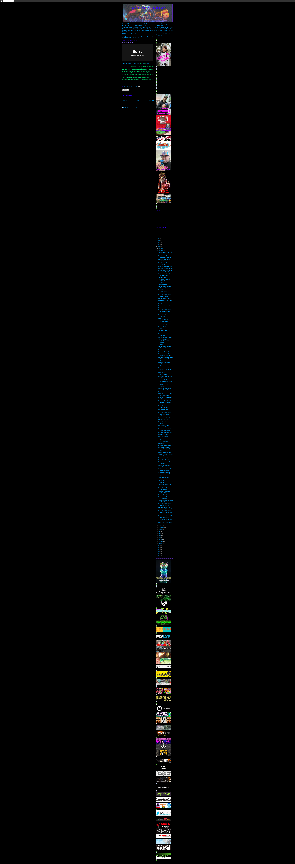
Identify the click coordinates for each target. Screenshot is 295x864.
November (161, 250)
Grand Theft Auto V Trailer (164, 494)
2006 (159, 553)
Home (138, 100)
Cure (133, 25)
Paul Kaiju (153, 30)
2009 (159, 547)
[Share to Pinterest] (128, 90)
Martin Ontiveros (142, 28)
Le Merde (161, 27)
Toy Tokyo (142, 36)
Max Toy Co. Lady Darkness (164, 298)
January (161, 543)
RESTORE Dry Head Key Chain (165, 459)
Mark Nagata (133, 28)
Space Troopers (159, 34)
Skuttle (145, 34)
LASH (146, 27)
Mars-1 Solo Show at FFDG (164, 452)
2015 (159, 238)
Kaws (140, 27)
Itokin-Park (125, 27)
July (160, 531)
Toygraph (148, 36)
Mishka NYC (169, 28)
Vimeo (147, 63)
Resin (141, 32)
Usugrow (152, 36)
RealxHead (126, 32)
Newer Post (124, 100)
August (160, 529)
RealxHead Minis (135, 32)
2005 (159, 555)
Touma (131, 36)
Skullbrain (141, 34)
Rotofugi (146, 32)
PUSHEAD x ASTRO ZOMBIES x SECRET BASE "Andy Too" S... (165, 359)
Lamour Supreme (153, 27)
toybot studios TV (128, 38)
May (160, 535)
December (161, 248)
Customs (137, 26)
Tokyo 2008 (126, 36)
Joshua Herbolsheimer (133, 27)
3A (123, 24)
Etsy (143, 63)
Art (128, 24)
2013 (159, 242)
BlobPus (146, 24)
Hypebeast (126, 84)
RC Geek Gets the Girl (163, 307)
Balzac (138, 23)
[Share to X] (126, 90)
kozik (171, 36)
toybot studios (147, 7)
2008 (159, 549)
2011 (159, 246)
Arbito (125, 24)
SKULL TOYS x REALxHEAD (165, 522)
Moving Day (161, 443)
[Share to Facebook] (127, 90)
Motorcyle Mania (126, 30)
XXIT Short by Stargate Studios (165, 445)
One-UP (138, 30)
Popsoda (165, 30)
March (160, 539)
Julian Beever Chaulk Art (163, 434)
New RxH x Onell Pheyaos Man (165, 268)
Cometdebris (125, 25)
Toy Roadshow (136, 36)
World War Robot (159, 36)
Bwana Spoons (165, 24)
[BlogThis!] (124, 90)
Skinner (137, 34)
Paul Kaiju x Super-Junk (163, 457)
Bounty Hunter (157, 24)
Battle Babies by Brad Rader (164, 303)
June (160, 533)
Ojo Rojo (133, 30)
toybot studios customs (141, 37)
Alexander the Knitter (163, 324)
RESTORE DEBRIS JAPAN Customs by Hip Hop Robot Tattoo (165, 512)
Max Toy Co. (150, 28)
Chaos (171, 24)
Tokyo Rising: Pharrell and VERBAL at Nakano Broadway (164, 281)
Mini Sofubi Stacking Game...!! (165, 432)
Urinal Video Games (162, 284)
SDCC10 (124, 34)
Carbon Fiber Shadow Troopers (165, 351)
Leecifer (166, 27)
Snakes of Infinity (151, 34)
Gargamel (159, 26)
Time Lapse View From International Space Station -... (165, 381)
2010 (159, 545)
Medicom (157, 28)
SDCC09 (171, 32)
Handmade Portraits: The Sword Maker (130, 63)
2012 (159, 244)
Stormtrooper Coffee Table (164, 305)
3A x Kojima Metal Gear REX (164, 417)
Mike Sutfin (162, 28)
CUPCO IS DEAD (162, 277)
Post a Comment (126, 98)
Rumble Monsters (154, 32)
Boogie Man (151, 24)
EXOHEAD (153, 25)
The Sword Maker (128, 42)
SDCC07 (162, 32)
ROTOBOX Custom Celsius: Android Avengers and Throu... (164, 291)
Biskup (141, 24)
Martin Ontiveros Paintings (164, 349)
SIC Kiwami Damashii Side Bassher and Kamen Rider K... (164, 474)
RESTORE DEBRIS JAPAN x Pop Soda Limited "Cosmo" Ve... (165, 311)
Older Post (151, 100)
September (161, 527)
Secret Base (131, 34)
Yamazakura (167, 35)
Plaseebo (160, 30)
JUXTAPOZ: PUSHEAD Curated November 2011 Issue (164, 449)
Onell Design (145, 30)
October (161, 525)
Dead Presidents (146, 25)
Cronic (129, 25)
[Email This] (123, 90)
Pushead (170, 30)
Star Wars (165, 34)
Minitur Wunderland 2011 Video (165, 266)
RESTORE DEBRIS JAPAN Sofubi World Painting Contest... (164, 414)
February (161, 541)
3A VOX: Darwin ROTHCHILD (165, 337)
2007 (159, 551)
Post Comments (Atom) (133, 103)
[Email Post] (139, 86)
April (160, 537)
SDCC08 (166, 32)
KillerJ (143, 27)
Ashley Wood (133, 24)
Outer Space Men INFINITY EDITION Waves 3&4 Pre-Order (164, 402)
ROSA (159, 391)
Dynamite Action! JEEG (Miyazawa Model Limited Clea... (164, 369)
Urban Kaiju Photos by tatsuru (165, 419)
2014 (159, 240)
